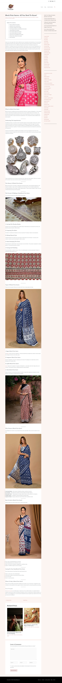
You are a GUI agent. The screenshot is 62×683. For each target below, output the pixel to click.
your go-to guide (11, 18)
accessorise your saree (48, 73)
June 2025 (46, 57)
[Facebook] (50, 1)
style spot (46, 117)
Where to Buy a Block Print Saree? (15, 35)
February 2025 (46, 64)
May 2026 (46, 39)
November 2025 (47, 49)
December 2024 (47, 67)
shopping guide (47, 112)
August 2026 (46, 36)
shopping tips (46, 114)
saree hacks (46, 107)
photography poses (47, 99)
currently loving (47, 86)
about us (39, 679)
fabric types (46, 91)
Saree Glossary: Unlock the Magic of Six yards (31, 625)
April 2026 (46, 41)
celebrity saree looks (47, 79)
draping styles (46, 89)
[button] (54, 7)
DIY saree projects (47, 88)
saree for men (46, 104)
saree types (46, 109)
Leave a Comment (8, 17)
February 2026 (46, 44)
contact (43, 679)
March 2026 (46, 42)
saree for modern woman (48, 106)
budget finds (46, 78)
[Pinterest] (54, 1)
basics (14, 17)
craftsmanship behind (24, 17)
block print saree (9, 590)
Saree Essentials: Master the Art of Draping (14, 633)
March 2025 (46, 62)
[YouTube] (52, 1)
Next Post (25, 600)
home (54, 679)
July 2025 (46, 56)
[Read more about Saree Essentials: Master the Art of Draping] (15, 619)
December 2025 (47, 47)
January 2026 (46, 46)
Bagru (8, 353)
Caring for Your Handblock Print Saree (16, 34)
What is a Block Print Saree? (14, 24)
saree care (30, 17)
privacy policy (47, 679)
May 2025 (46, 59)
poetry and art (46, 101)
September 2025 (47, 52)
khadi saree (46, 96)
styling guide (46, 119)
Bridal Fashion (46, 76)
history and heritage (47, 94)
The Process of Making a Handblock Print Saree (17, 28)
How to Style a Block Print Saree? (15, 33)
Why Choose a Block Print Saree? (15, 31)
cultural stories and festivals (49, 84)
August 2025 (46, 54)
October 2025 (46, 51)
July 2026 (46, 38)
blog (51, 679)
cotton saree (17, 17)
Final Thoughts (12, 37)
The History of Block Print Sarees (15, 27)
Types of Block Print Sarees (14, 30)
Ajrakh (6, 365)
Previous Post (8, 600)
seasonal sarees (47, 111)
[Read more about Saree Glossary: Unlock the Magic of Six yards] (31, 615)
